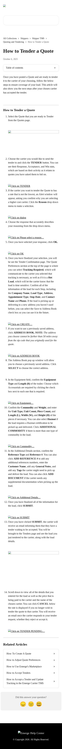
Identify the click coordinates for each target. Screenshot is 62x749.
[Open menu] (56, 6)
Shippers (24, 38)
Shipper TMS (38, 38)
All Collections (10, 38)
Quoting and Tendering (13, 42)
